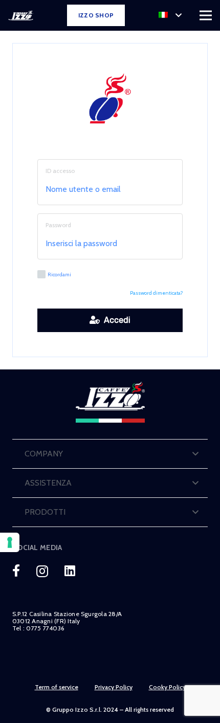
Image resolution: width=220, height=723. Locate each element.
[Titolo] (16, 570)
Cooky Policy (167, 687)
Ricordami (59, 274)
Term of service (56, 687)
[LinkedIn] (69, 570)
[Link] (20, 15)
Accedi (115, 320)
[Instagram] (42, 571)
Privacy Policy (114, 687)
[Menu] (205, 15)
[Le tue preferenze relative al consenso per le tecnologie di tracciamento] (9, 542)
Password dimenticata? (156, 293)
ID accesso (60, 170)
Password (58, 225)
